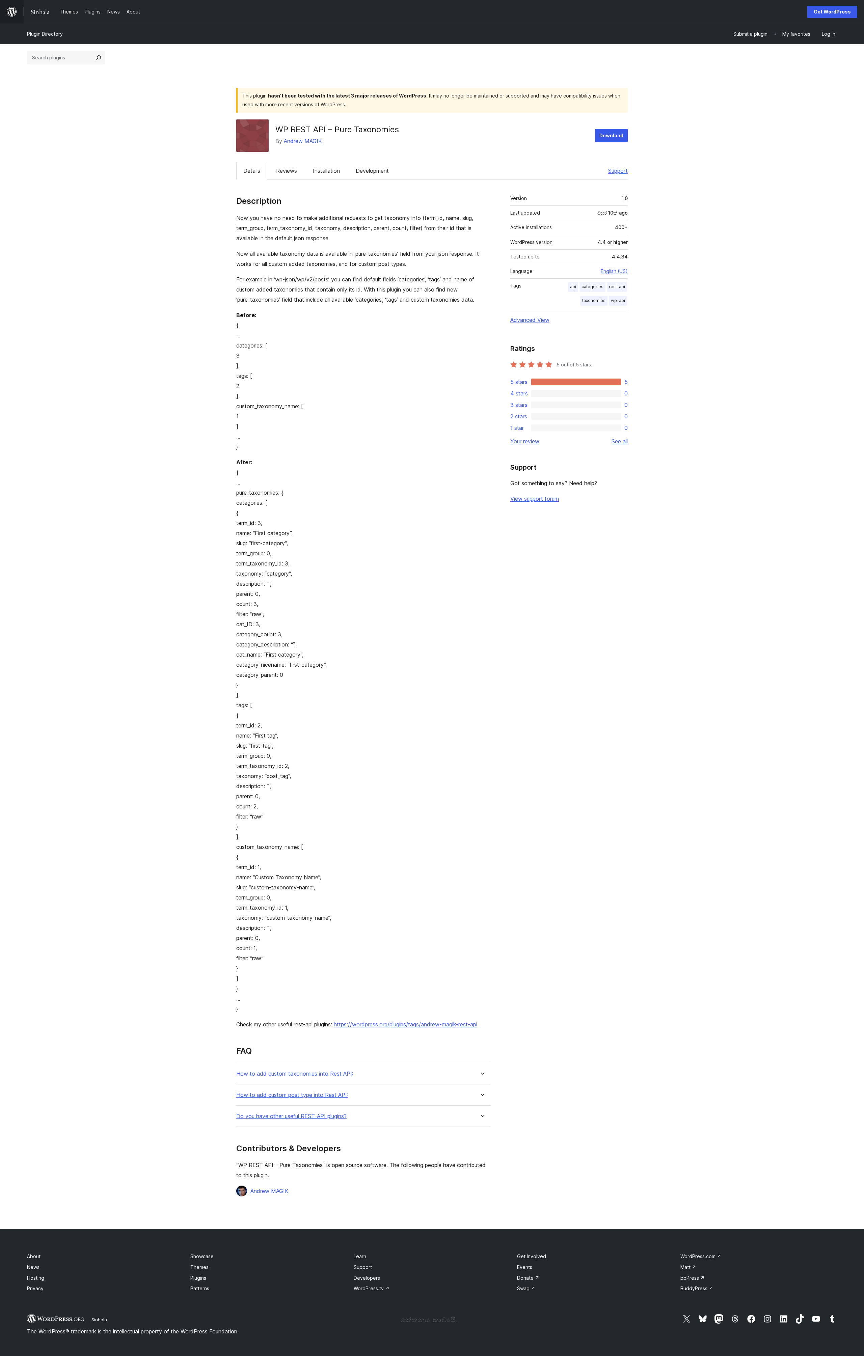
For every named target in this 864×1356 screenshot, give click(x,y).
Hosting (35, 1278)
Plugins (198, 1278)
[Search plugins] (98, 57)
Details (251, 170)
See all (620, 441)
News (33, 1267)
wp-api (618, 300)
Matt (688, 1267)
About (33, 1256)
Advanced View (529, 319)
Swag (526, 1288)
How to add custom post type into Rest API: (292, 1095)
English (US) (614, 271)
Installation (326, 170)
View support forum (534, 498)
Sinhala (99, 1319)
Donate (528, 1278)
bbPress (692, 1278)
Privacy (35, 1288)
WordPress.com (700, 1256)
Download (611, 135)
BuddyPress (696, 1288)
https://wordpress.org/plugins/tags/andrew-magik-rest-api (405, 1024)
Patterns (199, 1288)
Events (524, 1267)
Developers (367, 1278)
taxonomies (593, 300)
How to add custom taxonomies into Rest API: (294, 1074)
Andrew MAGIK (303, 141)
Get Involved (531, 1256)
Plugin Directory (45, 34)
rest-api (617, 286)
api (573, 286)
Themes (199, 1267)
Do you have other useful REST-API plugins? (291, 1116)
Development (372, 170)
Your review (524, 441)
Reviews (286, 170)
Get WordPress (832, 12)
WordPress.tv (371, 1288)
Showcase (202, 1256)
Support (618, 170)
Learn (360, 1256)
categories (592, 286)
